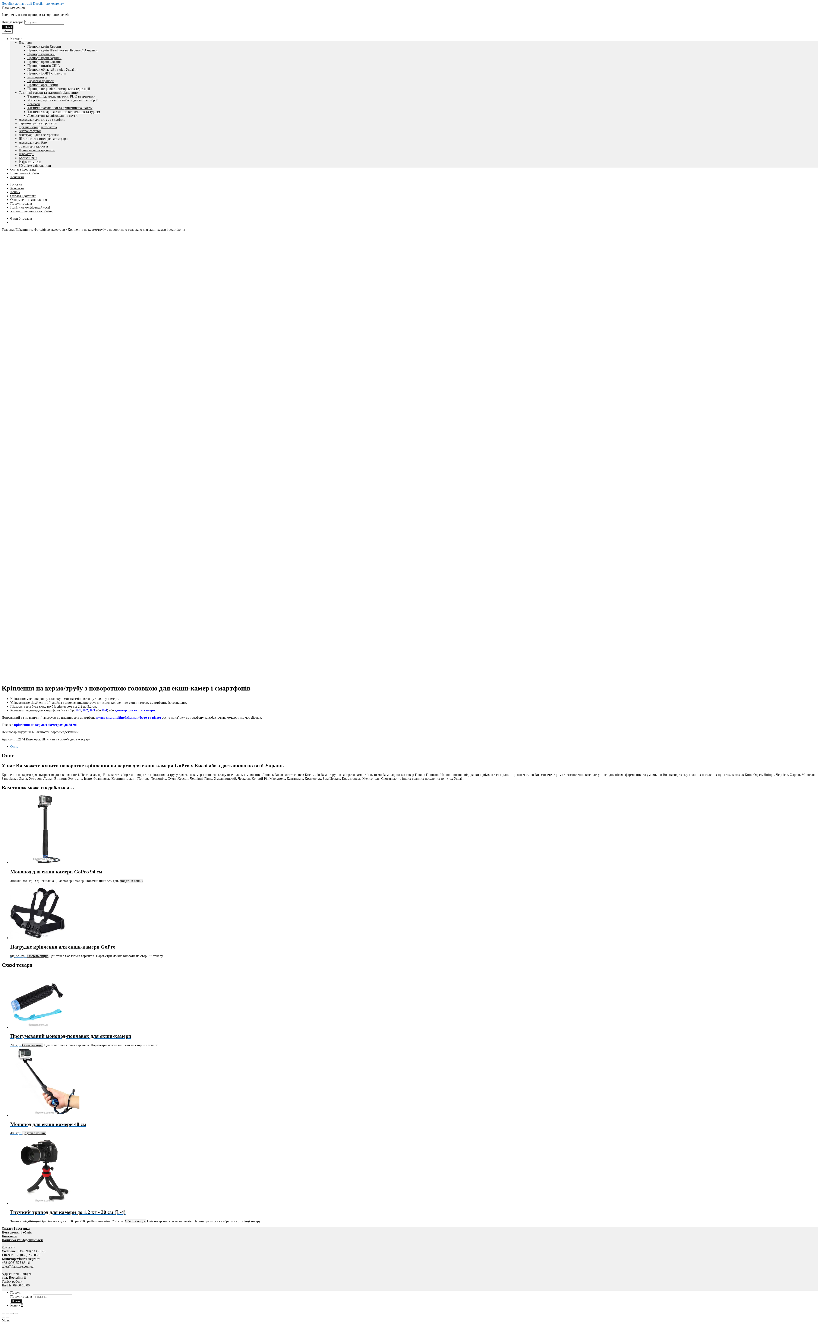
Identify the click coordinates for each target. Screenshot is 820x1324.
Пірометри (26, 154)
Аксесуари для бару (33, 142)
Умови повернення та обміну (31, 211)
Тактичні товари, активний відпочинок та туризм (63, 112)
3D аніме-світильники (35, 165)
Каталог (16, 39)
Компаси (33, 104)
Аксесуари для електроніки (39, 135)
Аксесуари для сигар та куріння (42, 119)
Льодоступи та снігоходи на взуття (52, 115)
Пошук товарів (13, 22)
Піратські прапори (40, 81)
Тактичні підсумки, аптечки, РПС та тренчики (61, 96)
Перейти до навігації (17, 3)
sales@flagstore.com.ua (18, 1266)
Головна (16, 184)
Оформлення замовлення (28, 199)
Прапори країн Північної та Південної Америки (62, 50)
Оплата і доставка (23, 169)
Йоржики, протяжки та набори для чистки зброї (62, 100)
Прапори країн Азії (41, 54)
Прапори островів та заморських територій (58, 89)
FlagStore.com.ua (13, 7)
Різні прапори (37, 77)
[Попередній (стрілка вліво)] (3, 1317)
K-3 (92, 710)
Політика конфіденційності (30, 207)
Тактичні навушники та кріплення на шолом (59, 108)
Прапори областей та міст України (52, 69)
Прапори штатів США (43, 65)
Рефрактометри (30, 161)
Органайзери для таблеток (38, 127)
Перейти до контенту (48, 3)
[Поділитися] (12, 1313)
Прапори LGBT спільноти (46, 73)
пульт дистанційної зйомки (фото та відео (128, 717)
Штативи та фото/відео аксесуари (43, 138)
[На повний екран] (7, 1313)
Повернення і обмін (24, 173)
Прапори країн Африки (44, 58)
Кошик (15, 192)
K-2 (85, 710)
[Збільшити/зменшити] (3, 1313)
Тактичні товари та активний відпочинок (49, 92)
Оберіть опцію (37, 956)
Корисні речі (28, 158)
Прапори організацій (42, 85)
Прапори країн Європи (44, 46)
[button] (410, 1320)
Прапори (25, 42)
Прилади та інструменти (37, 150)
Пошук (7, 26)
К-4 (104, 710)
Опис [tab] (14, 746)
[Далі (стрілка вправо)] (7, 1317)
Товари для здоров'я (33, 146)
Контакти (17, 177)
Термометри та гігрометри (38, 123)
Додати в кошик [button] (131, 881)
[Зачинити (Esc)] (16, 1313)
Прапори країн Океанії (44, 62)
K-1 (78, 710)
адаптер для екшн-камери (135, 710)
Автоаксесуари (30, 131)
